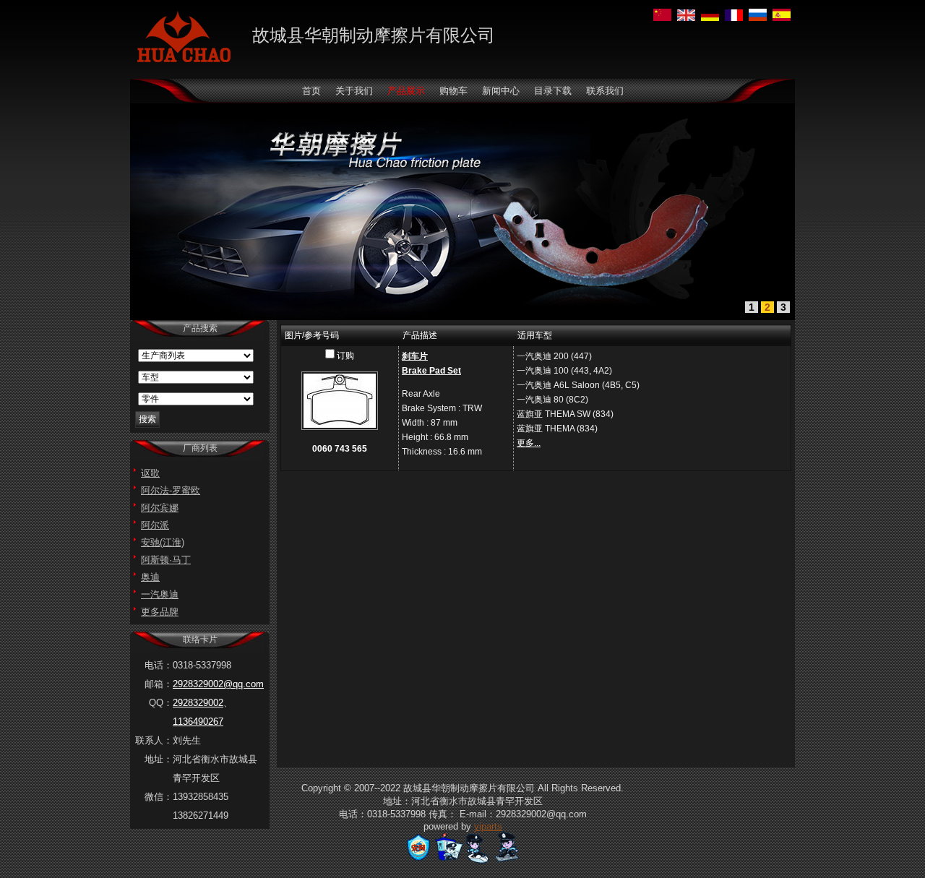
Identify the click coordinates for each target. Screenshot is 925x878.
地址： (159, 759)
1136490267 (198, 721)
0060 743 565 (339, 449)
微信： (159, 796)
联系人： (154, 740)
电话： (159, 665)
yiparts (488, 826)
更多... (529, 443)
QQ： (161, 702)
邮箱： (159, 684)
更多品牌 (159, 611)
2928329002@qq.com (218, 684)
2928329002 (198, 702)
